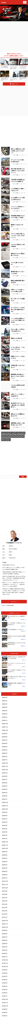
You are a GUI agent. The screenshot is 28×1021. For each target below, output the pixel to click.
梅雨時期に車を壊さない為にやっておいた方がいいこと (18, 376)
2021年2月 (4, 914)
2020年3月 (4, 950)
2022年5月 (4, 865)
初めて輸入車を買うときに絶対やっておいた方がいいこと (18, 170)
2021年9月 (4, 891)
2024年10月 (5, 769)
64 (14, 436)
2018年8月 (4, 1012)
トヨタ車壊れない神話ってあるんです (18, 189)
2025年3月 (4, 753)
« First (13, 433)
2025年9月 (4, 733)
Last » (8, 440)
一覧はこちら (14, 84)
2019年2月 (4, 993)
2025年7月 (4, 740)
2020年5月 (4, 943)
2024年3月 (4, 792)
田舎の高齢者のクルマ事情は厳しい (4, 67)
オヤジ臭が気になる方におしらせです (13, 79)
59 (24, 433)
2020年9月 (4, 930)
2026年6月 (4, 704)
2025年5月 (4, 746)
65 (17, 436)
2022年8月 (4, 855)
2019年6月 (4, 979)
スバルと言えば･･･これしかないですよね (18, 348)
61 (5, 436)
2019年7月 (4, 976)
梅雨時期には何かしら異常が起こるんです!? (18, 424)
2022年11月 (5, 845)
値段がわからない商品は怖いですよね (18, 254)
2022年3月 (4, 871)
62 (8, 436)
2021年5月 (4, 904)
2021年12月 (5, 881)
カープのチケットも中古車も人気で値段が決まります (18, 309)
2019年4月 (4, 986)
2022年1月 (4, 878)
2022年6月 (4, 861)
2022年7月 (4, 858)
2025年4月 (4, 750)
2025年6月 (4, 743)
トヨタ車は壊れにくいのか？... (16, 629)
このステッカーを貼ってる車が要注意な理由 (13, 67)
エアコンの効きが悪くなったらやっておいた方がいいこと (18, 235)
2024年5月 (4, 786)
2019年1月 (4, 996)
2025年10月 (5, 730)
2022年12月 (5, 842)
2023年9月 (4, 812)
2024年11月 (5, 766)
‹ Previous (19, 433)
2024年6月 (4, 783)
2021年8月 (4, 894)
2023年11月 (5, 805)
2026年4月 (4, 710)
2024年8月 (4, 776)
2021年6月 (4, 901)
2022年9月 (4, 851)
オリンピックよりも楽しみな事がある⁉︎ (18, 160)
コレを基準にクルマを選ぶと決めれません (18, 198)
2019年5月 (4, 983)
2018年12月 (5, 999)
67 (23, 436)
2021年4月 (4, 907)
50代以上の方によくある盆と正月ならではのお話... (16, 657)
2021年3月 (4, 911)
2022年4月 (4, 868)
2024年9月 (4, 773)
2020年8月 (4, 933)
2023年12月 (5, 802)
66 (20, 436)
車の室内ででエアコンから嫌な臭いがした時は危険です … (18, 405)
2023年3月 (4, 832)
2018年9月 (4, 1009)
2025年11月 (5, 727)
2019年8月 (4, 973)
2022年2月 (4, 874)
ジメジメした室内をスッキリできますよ (18, 207)
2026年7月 (4, 700)
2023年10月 (5, 809)
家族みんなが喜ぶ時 (16, 338)
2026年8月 (4, 697)
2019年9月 (4, 970)
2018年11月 (5, 1002)
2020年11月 (5, 924)
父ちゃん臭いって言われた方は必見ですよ (18, 330)
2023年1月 (4, 838)
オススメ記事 (6, 605)
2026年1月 (4, 720)
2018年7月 (4, 1015)
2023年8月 (4, 815)
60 (2, 436)
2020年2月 (4, 953)
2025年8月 (4, 737)
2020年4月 (4, 947)
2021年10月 (5, 888)
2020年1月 (4, 956)
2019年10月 (5, 966)
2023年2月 (4, 835)
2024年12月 (5, 763)
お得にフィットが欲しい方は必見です (18, 395)
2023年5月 (4, 825)
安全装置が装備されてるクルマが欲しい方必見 (18, 216)
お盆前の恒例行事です (23, 78)
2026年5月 (4, 707)
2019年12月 (5, 960)
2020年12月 (5, 920)
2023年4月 (4, 828)
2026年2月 (4, 717)
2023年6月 (4, 822)
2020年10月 (5, 927)
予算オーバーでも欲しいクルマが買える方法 (18, 290)
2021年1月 (4, 917)
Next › (3, 440)
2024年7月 (4, 779)
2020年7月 (4, 937)
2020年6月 (4, 940)
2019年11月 (5, 963)
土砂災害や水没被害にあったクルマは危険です (18, 180)
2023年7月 (4, 819)
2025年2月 (4, 756)
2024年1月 (4, 799)
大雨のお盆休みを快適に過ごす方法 (4, 79)
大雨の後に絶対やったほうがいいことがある (23, 67)
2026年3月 (4, 714)
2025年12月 (5, 723)
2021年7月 (4, 897)
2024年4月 (4, 789)
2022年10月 (5, 848)
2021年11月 (5, 884)
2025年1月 (4, 760)
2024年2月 (4, 796)
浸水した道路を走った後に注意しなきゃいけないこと (18, 150)
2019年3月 (4, 989)
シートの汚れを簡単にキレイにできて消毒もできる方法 (18, 320)
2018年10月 (5, 1006)
